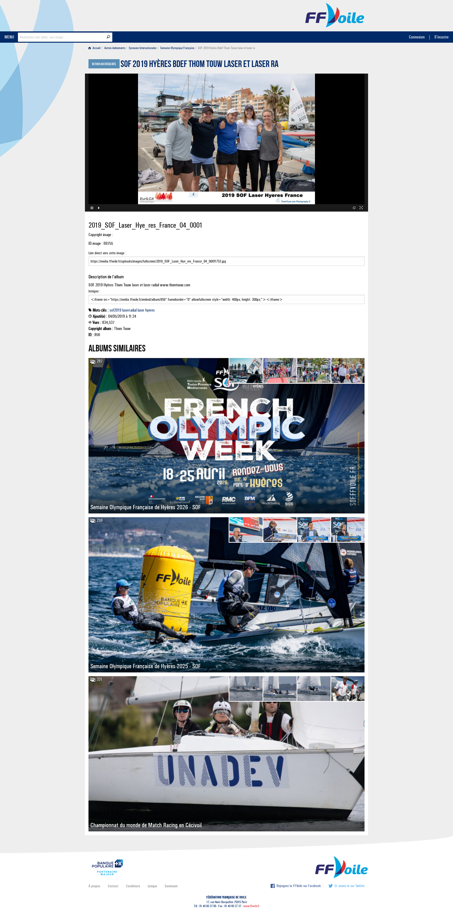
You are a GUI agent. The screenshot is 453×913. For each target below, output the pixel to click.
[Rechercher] (108, 36)
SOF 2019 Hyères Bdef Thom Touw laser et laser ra (199, 65)
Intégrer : (94, 291)
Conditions (133, 886)
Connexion (417, 37)
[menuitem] (95, 48)
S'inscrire (441, 37)
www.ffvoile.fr (251, 906)
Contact (113, 886)
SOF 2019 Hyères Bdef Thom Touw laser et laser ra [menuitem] (226, 48)
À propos (94, 886)
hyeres (150, 310)
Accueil (96, 48)
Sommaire (171, 886)
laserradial (129, 310)
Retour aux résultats (104, 64)
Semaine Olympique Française (177, 48)
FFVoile (335, 14)
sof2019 (115, 310)
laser (141, 310)
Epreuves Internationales (142, 48)
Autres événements (114, 48)
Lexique (152, 886)
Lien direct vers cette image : (107, 253)
